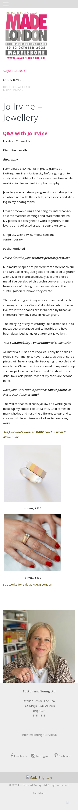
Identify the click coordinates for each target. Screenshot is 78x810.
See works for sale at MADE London (27, 584)
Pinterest (65, 756)
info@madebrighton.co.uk (39, 735)
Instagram (43, 756)
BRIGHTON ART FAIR (16, 87)
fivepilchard (39, 793)
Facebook (20, 756)
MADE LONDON (13, 90)
